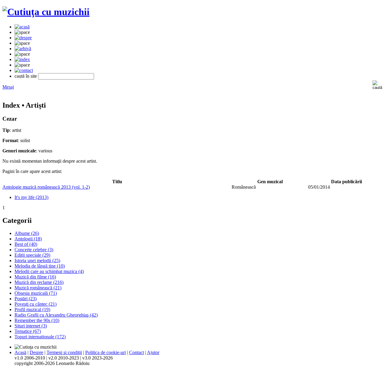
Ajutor (153, 352)
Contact (136, 352)
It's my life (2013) (31, 197)
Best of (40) (26, 244)
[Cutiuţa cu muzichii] (45, 11)
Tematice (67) (28, 331)
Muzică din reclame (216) (39, 282)
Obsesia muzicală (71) (36, 293)
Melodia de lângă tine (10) (40, 265)
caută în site (26, 76)
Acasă (20, 352)
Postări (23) (26, 298)
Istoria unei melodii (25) (37, 260)
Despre (36, 352)
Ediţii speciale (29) (32, 255)
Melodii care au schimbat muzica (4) (49, 271)
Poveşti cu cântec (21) (36, 304)
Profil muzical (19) (32, 309)
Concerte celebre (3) (34, 249)
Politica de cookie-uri (105, 352)
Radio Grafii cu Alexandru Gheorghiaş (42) (56, 314)
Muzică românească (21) (38, 287)
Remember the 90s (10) (37, 320)
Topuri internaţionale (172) (40, 336)
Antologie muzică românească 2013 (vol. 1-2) (46, 187)
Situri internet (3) (31, 325)
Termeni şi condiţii (64, 352)
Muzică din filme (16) (35, 276)
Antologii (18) (28, 238)
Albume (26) (27, 233)
